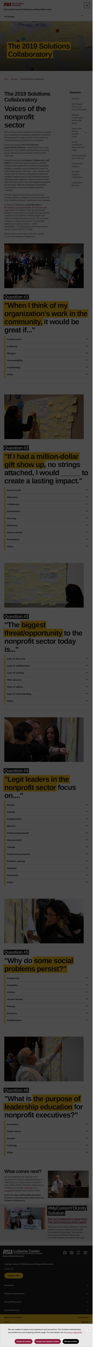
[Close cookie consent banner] (88, 1329)
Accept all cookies (23, 1341)
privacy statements (74, 1332)
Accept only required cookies (47, 1341)
